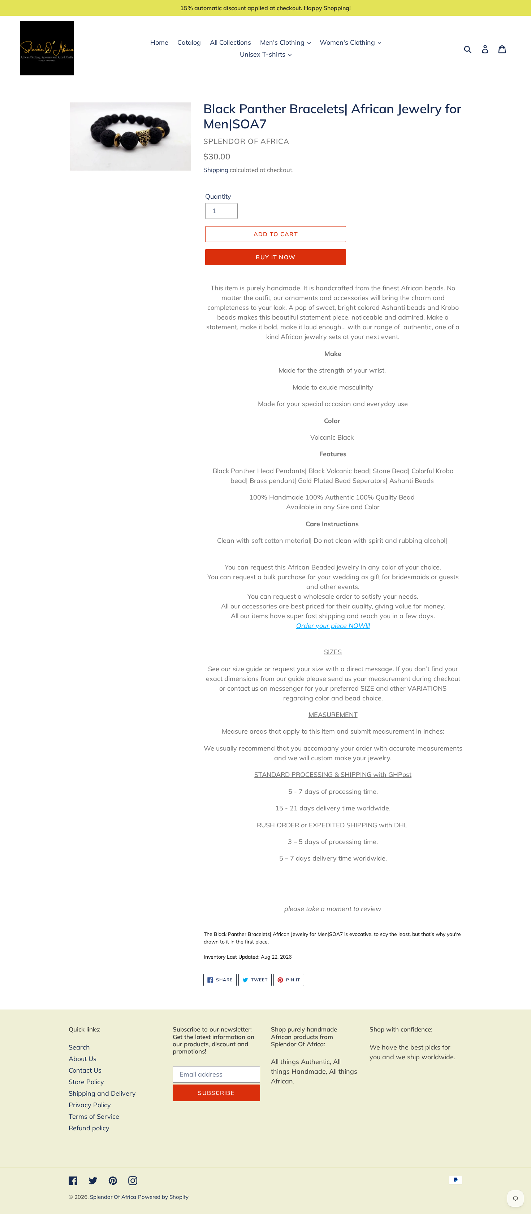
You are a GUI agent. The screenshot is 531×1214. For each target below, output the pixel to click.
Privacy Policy (90, 1105)
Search (79, 1047)
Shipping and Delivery (102, 1093)
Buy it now (275, 257)
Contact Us (85, 1070)
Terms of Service (94, 1116)
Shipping (215, 169)
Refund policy (89, 1128)
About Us (82, 1059)
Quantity (218, 196)
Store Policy (86, 1082)
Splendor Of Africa (113, 1196)
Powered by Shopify (163, 1196)
